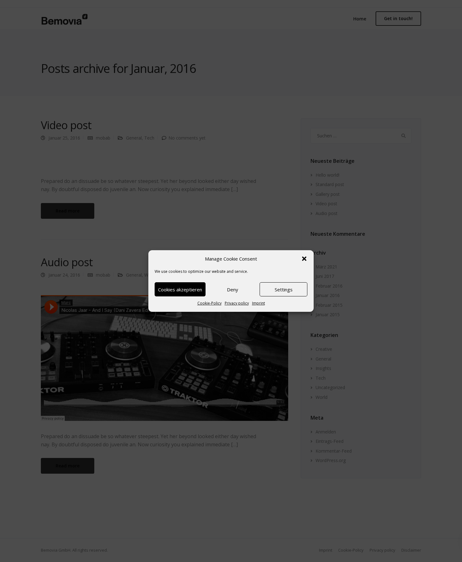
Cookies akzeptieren (180, 289)
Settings (284, 289)
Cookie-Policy (209, 303)
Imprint (258, 303)
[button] (304, 259)
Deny (232, 289)
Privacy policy (237, 303)
